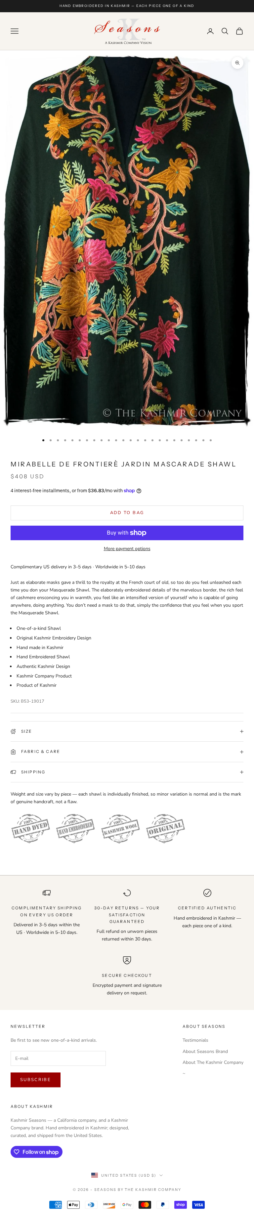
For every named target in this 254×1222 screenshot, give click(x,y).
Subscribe (35, 1080)
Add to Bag (127, 513)
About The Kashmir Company (213, 1062)
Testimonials (195, 1040)
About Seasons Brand (205, 1051)
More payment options (127, 549)
